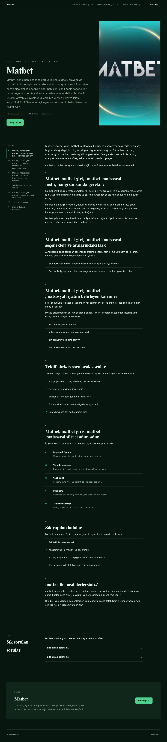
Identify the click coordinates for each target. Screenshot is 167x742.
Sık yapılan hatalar (20, 202)
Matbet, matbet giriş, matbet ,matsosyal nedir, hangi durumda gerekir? (22, 153)
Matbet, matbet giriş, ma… (83, 4)
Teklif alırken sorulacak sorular (22, 186)
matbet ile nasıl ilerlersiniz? (18, 208)
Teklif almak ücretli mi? (57, 647)
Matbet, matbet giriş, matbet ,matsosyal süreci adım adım (23, 195)
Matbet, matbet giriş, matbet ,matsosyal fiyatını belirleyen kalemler (21, 177)
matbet (10, 4)
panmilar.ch (155, 735)
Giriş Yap (154, 4)
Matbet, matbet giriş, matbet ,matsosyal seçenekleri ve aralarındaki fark (21, 164)
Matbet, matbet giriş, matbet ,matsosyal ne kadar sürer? (75, 638)
